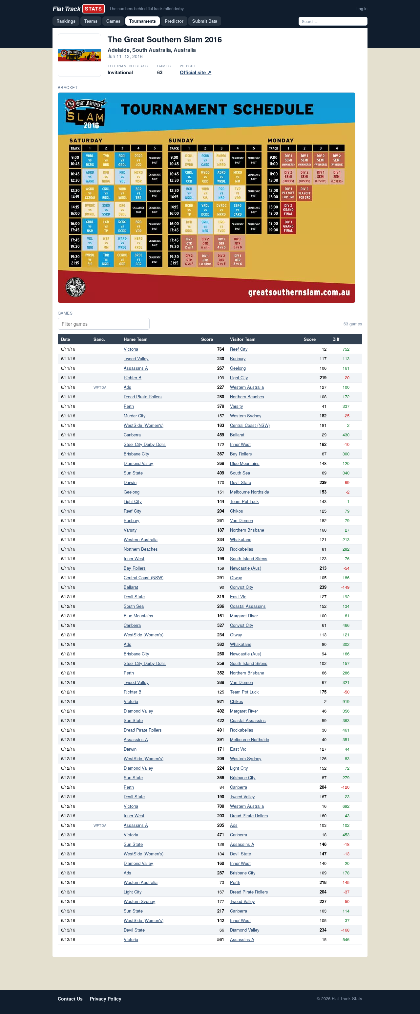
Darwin (130, 482)
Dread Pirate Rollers (143, 396)
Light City (239, 377)
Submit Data (204, 21)
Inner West (240, 444)
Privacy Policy (105, 998)
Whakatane (240, 539)
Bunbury (238, 358)
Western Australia (247, 387)
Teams (90, 21)
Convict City (241, 587)
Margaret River (244, 615)
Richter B (132, 377)
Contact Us (70, 998)
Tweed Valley (136, 358)
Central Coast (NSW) (250, 425)
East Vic (238, 596)
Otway (236, 577)
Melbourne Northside (249, 492)
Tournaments (142, 21)
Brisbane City (136, 454)
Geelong (238, 368)
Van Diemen (241, 520)
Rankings (65, 21)
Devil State (240, 482)
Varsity (236, 406)
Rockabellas (241, 549)
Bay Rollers (241, 454)
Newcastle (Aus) (245, 568)
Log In (362, 8)
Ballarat (237, 434)
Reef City (239, 349)
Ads (127, 387)
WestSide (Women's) (143, 425)
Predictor (174, 21)
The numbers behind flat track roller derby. (146, 8)
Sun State (133, 473)
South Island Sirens (248, 558)
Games (113, 21)
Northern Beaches (247, 396)
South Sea (240, 473)
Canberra (132, 434)
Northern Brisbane (247, 530)
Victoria (131, 349)
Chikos (236, 511)
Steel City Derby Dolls (145, 444)
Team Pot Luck (244, 501)
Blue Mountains (245, 463)
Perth (129, 406)
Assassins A (136, 368)
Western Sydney (246, 415)
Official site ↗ (195, 72)
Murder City (135, 415)
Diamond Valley (138, 463)
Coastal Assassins (248, 606)
